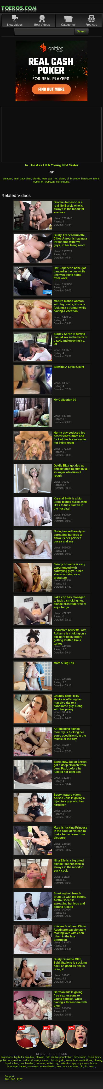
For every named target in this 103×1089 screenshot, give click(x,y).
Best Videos (42, 24)
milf (48, 1057)
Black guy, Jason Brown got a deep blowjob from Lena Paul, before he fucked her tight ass (70, 767)
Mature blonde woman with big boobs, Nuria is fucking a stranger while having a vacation (70, 306)
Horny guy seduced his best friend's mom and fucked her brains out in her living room (70, 437)
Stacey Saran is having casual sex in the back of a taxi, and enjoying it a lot (70, 339)
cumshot (38, 181)
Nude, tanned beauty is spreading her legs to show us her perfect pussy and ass (69, 536)
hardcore (86, 178)
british (54, 1060)
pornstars (33, 1066)
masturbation (47, 1066)
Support (9, 1076)
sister (62, 178)
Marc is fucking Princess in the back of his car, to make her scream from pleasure (70, 832)
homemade (62, 181)
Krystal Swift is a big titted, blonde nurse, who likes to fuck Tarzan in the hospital (70, 503)
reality (37, 1060)
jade (61, 1060)
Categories (68, 24)
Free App (91, 24)
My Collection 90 (65, 399)
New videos (15, 24)
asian (91, 1057)
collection (65, 1063)
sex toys (73, 1066)
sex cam (62, 1066)
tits (86, 1066)
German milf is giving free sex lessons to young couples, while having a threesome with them (70, 999)
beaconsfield (80, 1060)
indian (50, 1063)
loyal (8, 1063)
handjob (29, 1063)
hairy (98, 1057)
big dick (29, 1057)
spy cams (83, 1063)
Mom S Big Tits (64, 663)
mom (92, 1066)
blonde (36, 178)
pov (22, 1063)
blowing (98, 1060)
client (15, 1063)
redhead (28, 1060)
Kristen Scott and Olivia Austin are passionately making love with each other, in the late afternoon (70, 933)
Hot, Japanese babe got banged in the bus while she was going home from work (70, 273)
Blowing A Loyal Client (69, 367)
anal (16, 178)
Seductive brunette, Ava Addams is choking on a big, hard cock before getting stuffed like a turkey (70, 636)
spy (74, 1063)
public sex (6, 1060)
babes (22, 1066)
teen (44, 178)
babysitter (25, 178)
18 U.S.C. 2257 (14, 1079)
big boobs (7, 1057)
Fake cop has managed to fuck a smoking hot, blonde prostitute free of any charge (70, 602)
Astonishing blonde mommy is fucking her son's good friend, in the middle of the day (70, 734)
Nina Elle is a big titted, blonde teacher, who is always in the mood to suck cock (69, 865)
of (68, 178)
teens (96, 178)
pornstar (40, 1063)
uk (90, 1060)
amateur (7, 178)
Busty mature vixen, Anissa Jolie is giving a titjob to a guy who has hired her (69, 799)
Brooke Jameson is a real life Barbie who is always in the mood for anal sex (69, 207)
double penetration (61, 1057)
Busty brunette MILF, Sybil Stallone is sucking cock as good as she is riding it (70, 964)
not (55, 178)
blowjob (40, 1057)
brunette (75, 178)
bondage (12, 1066)
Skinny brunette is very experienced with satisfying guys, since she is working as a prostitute (69, 571)
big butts (19, 1057)
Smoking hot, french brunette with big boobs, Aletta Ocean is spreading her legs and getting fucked (70, 900)
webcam (50, 181)
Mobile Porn (19, 8)
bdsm (93, 1063)
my (56, 1063)
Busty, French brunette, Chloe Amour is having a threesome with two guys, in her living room (70, 240)
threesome (80, 1057)
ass (50, 178)
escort (46, 1060)
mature (17, 1060)
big (81, 1066)
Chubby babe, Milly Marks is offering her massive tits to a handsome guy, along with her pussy (68, 702)
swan (69, 1060)
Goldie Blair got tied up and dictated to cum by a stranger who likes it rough (70, 470)
